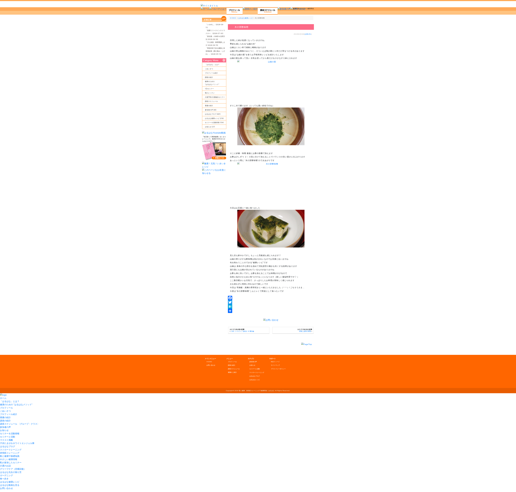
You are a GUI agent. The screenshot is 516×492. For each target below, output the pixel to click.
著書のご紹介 (232, 372)
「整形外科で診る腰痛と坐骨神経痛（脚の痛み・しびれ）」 (215, 51)
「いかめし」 (215, 25)
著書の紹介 (209, 106)
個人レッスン (210, 93)
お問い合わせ (210, 365)
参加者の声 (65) (210, 110)
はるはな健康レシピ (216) (214, 118)
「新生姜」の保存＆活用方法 (215, 37)
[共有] (271, 311)
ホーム (3, 398)
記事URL (308, 34)
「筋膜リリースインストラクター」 (215, 31)
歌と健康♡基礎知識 (9, 456)
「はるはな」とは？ (212, 64)
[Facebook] (271, 298)
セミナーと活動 (254, 369)
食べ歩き (4, 478)
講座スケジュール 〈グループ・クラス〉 (19, 423)
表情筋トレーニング (9, 452)
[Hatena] (271, 306)
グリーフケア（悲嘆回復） (13, 469)
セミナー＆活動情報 (9, 433)
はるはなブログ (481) (213, 114)
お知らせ (252, 365)
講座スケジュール (211, 101)
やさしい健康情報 (8, 459)
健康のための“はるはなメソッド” (212, 82)
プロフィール (232, 362)
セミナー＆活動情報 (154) (214, 122)
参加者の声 (253, 362)
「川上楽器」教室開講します (215, 43)
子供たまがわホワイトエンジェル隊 (17, 443)
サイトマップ (275, 365)
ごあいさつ (209, 69)
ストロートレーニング (256, 372)
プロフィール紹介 (211, 73)
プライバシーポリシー (278, 369)
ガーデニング (6, 475)
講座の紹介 (209, 77)
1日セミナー (209, 89)
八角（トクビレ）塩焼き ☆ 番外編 (242, 331)
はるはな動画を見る (9, 485)
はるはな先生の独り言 (11, 472)
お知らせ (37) (210, 127)
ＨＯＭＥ (233, 18)
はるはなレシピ (254, 380)
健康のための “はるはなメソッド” (16, 404)
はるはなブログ (254, 376)
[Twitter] (271, 302)
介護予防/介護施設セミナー (215, 97)
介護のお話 (5, 465)
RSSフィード (275, 362)
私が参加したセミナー (11, 462)
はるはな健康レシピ (245, 18)
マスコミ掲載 (6, 440)
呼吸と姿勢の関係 (305, 331)
